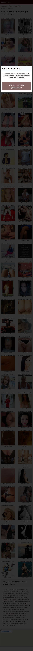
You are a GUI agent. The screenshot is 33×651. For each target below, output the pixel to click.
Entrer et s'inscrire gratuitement (16, 86)
